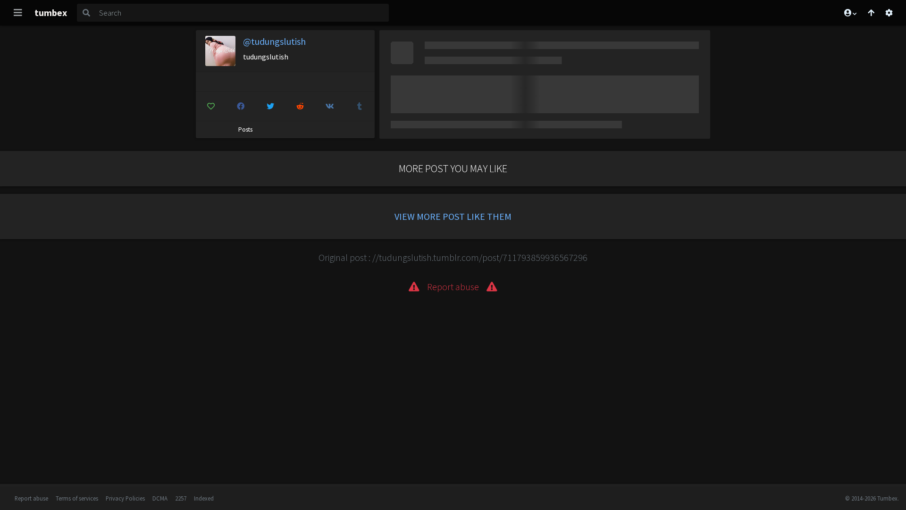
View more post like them (453, 216)
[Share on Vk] (330, 106)
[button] (850, 12)
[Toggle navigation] (18, 13)
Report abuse (31, 498)
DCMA (160, 498)
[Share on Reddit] (300, 106)
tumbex (50, 12)
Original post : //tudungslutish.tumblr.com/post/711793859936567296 (453, 257)
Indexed (204, 498)
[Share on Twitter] (270, 106)
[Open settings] (889, 12)
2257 (180, 498)
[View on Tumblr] (359, 106)
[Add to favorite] (211, 106)
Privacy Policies (125, 498)
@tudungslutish (274, 41)
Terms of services (77, 498)
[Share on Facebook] (241, 106)
